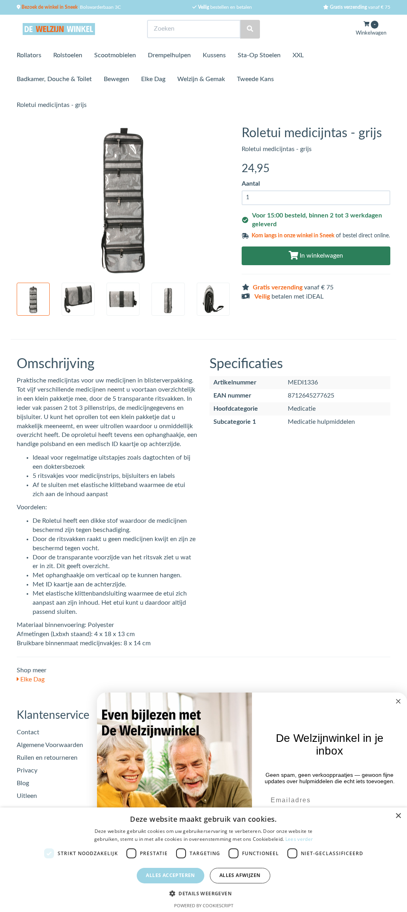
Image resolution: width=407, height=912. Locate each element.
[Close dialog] (398, 701)
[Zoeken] (250, 29)
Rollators (29, 55)
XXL (298, 55)
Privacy (27, 770)
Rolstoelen (67, 55)
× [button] (398, 816)
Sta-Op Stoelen (259, 55)
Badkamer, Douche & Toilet (54, 79)
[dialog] (203, 859)
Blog (23, 783)
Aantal (251, 183)
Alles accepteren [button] (170, 875)
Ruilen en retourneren (47, 758)
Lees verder (299, 839)
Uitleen (27, 796)
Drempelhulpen (169, 55)
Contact (28, 732)
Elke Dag (153, 79)
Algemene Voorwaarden (50, 745)
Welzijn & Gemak (201, 79)
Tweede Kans (255, 79)
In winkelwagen (320, 255)
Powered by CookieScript (203, 905)
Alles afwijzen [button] (240, 875)
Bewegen (116, 79)
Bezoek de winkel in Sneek (49, 7)
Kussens (214, 55)
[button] (203, 893)
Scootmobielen (115, 55)
